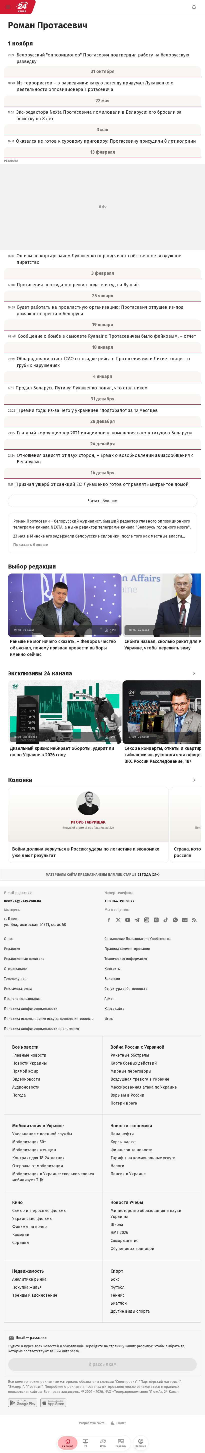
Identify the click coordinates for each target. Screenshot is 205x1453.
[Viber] (156, 920)
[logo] (22, 7)
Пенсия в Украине (128, 1173)
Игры (108, 1019)
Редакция (12, 949)
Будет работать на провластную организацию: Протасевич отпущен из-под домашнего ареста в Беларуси (100, 310)
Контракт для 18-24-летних (38, 1158)
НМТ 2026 (119, 1232)
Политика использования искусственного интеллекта (49, 1019)
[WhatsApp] (175, 920)
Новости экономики (131, 1126)
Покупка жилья (27, 1287)
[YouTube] (128, 920)
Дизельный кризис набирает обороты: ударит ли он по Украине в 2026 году (62, 752)
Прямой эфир (25, 1071)
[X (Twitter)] (118, 920)
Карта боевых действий (133, 1063)
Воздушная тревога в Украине (139, 1079)
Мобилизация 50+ (29, 1142)
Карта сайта (114, 1009)
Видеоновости (26, 1079)
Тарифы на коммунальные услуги (143, 1158)
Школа (116, 1224)
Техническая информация (125, 959)
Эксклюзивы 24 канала (40, 673)
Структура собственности (126, 989)
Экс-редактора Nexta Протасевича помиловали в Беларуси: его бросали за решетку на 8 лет (99, 115)
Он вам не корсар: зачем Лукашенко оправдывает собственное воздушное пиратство (98, 259)
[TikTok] (166, 920)
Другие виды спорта (130, 1311)
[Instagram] (146, 920)
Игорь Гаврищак (88, 822)
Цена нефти (122, 1134)
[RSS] (194, 920)
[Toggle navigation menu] (8, 7)
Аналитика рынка (29, 1279)
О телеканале (15, 969)
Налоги (117, 1165)
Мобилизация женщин (34, 1150)
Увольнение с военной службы (42, 1134)
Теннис (117, 1295)
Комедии (20, 1234)
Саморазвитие (124, 1240)
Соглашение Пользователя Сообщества (137, 939)
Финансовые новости (131, 1150)
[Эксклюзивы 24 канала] (194, 673)
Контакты (112, 969)
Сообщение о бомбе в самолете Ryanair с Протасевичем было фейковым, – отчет (107, 336)
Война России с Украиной (137, 1047)
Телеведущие (15, 979)
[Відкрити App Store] (53, 1403)
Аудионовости (26, 1087)
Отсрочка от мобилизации (37, 1165)
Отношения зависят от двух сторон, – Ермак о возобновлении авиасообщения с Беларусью (105, 459)
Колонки (20, 780)
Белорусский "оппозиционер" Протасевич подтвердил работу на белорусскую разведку (102, 58)
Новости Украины (29, 1063)
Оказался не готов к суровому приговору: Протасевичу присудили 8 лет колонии (106, 141)
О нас (8, 939)
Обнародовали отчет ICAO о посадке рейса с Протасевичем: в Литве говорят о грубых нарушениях (103, 362)
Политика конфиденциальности (30, 1009)
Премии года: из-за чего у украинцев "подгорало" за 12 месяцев (87, 410)
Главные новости (29, 1055)
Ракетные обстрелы (129, 1055)
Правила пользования (22, 999)
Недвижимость (28, 1271)
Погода (19, 1095)
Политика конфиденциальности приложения (41, 1029)
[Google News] (184, 920)
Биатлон (118, 1303)
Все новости (25, 1047)
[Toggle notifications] (194, 7)
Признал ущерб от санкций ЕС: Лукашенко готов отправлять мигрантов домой (101, 484)
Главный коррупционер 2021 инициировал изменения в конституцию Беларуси (104, 433)
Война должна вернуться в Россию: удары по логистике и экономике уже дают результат (85, 852)
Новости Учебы (126, 1202)
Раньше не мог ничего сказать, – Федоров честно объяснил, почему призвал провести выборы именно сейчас (63, 648)
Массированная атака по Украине (143, 1087)
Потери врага (123, 1103)
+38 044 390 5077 (119, 901)
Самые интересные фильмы (39, 1210)
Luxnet (121, 1423)
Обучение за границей (132, 1248)
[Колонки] (194, 780)
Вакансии (112, 979)
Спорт (116, 1271)
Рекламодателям (18, 989)
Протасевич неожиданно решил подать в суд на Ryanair (78, 285)
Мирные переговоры (130, 1071)
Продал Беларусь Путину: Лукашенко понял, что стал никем (82, 388)
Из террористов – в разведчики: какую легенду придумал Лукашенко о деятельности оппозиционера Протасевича (95, 86)
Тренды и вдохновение (34, 1295)
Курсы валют (123, 1142)
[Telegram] (137, 920)
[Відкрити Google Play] (22, 1403)
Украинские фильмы (32, 1218)
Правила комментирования (127, 949)
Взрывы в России (127, 1095)
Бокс (115, 1279)
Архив (109, 999)
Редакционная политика (24, 959)
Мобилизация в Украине (38, 1126)
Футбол (117, 1287)
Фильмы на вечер (29, 1226)
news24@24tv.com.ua (22, 901)
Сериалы (20, 1242)
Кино (17, 1202)
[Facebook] (108, 920)
